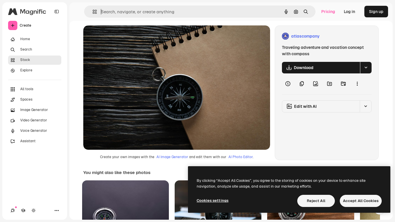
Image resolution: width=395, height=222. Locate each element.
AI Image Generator (172, 157)
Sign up (376, 11)
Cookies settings (212, 200)
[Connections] (12, 210)
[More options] (357, 84)
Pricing (328, 11)
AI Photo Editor (240, 157)
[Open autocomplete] (92, 12)
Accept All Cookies (361, 200)
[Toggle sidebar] (56, 11)
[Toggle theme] (33, 210)
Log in (349, 11)
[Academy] (23, 210)
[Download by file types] (366, 67)
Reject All (316, 200)
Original (120, 36)
